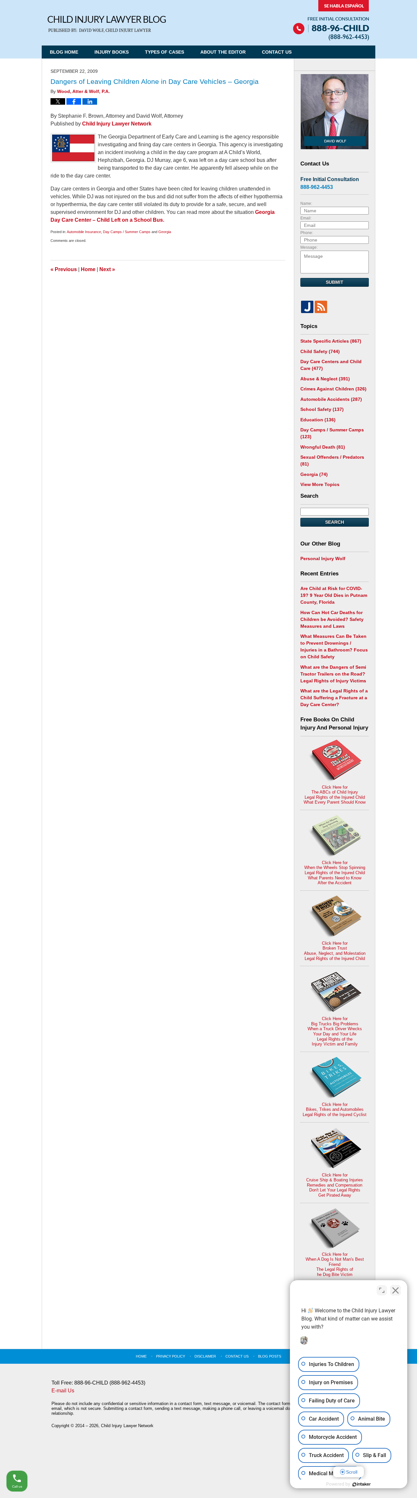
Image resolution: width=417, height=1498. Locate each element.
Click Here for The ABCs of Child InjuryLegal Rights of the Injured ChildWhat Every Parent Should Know (335, 795)
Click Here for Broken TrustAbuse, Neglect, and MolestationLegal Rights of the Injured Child (335, 951)
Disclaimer (205, 1356)
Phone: (306, 232)
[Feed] (321, 307)
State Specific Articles (330, 341)
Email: (305, 218)
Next (107, 269)
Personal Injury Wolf (322, 558)
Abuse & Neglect (325, 378)
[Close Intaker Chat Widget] (395, 1290)
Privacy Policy (170, 1356)
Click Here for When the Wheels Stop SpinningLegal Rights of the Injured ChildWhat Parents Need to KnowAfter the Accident (334, 872)
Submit (334, 282)
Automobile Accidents (331, 399)
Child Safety (320, 351)
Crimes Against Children (333, 388)
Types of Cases (164, 52)
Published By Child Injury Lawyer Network (331, 20)
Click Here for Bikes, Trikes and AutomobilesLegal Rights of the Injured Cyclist (335, 1109)
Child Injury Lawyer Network (116, 123)
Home (88, 269)
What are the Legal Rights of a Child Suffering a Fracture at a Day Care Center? (334, 697)
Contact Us (277, 52)
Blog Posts (269, 1356)
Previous (63, 269)
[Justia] (307, 307)
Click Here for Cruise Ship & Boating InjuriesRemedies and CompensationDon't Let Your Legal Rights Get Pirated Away (334, 1185)
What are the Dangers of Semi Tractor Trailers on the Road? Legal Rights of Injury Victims (333, 673)
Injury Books (111, 52)
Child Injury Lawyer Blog (107, 24)
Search (334, 522)
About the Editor (223, 52)
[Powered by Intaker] (361, 1484)
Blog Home (64, 52)
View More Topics (319, 484)
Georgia (164, 232)
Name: (306, 203)
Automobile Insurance (84, 232)
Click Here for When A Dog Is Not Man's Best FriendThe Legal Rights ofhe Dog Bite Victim (335, 1264)
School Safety (322, 409)
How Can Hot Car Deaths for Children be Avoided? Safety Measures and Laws (332, 619)
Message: (309, 247)
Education (318, 419)
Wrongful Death (322, 447)
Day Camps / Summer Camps (127, 232)
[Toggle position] (382, 1290)
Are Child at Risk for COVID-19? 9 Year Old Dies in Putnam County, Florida (333, 595)
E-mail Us (62, 1390)
